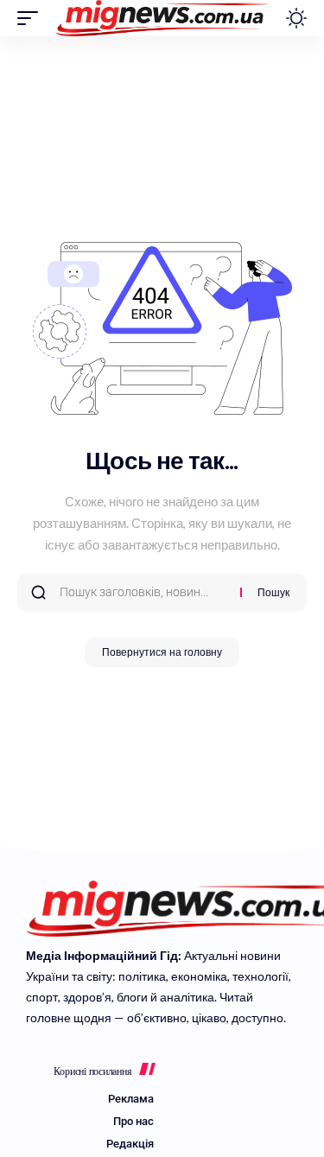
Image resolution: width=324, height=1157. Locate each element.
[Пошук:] (143, 593)
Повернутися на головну (162, 652)
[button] (32, 18)
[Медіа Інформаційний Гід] (162, 18)
